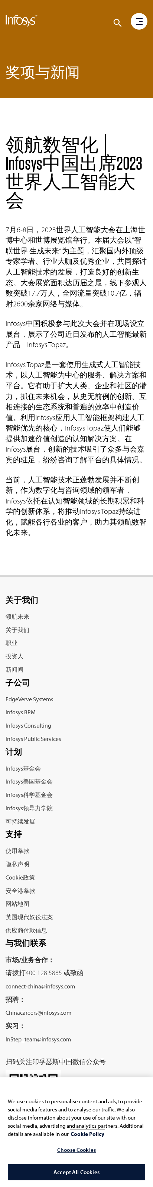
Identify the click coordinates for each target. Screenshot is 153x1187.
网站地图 (17, 903)
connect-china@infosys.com (40, 986)
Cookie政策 (20, 877)
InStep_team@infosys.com (38, 1039)
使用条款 (17, 850)
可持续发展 (20, 821)
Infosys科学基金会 (29, 794)
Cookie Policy (87, 1133)
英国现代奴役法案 (29, 917)
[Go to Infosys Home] (21, 22)
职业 (11, 642)
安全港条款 (20, 890)
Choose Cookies (76, 1149)
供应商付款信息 (26, 930)
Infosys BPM (21, 712)
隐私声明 (17, 864)
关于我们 (17, 630)
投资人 (14, 656)
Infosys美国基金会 (29, 781)
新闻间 (14, 669)
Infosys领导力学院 (29, 808)
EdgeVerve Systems (29, 699)
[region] (76, 1132)
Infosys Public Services (33, 738)
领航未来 (17, 616)
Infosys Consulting (28, 725)
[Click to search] (117, 23)
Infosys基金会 (23, 768)
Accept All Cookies (76, 1172)
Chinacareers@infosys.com (38, 1012)
